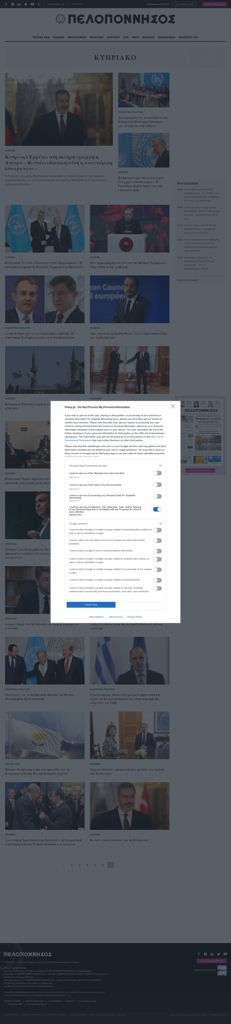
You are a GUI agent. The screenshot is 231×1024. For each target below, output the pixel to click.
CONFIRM (91, 605)
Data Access (115, 616)
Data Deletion (96, 616)
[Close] (174, 407)
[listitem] (115, 465)
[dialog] (115, 512)
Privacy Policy (134, 616)
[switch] (157, 473)
